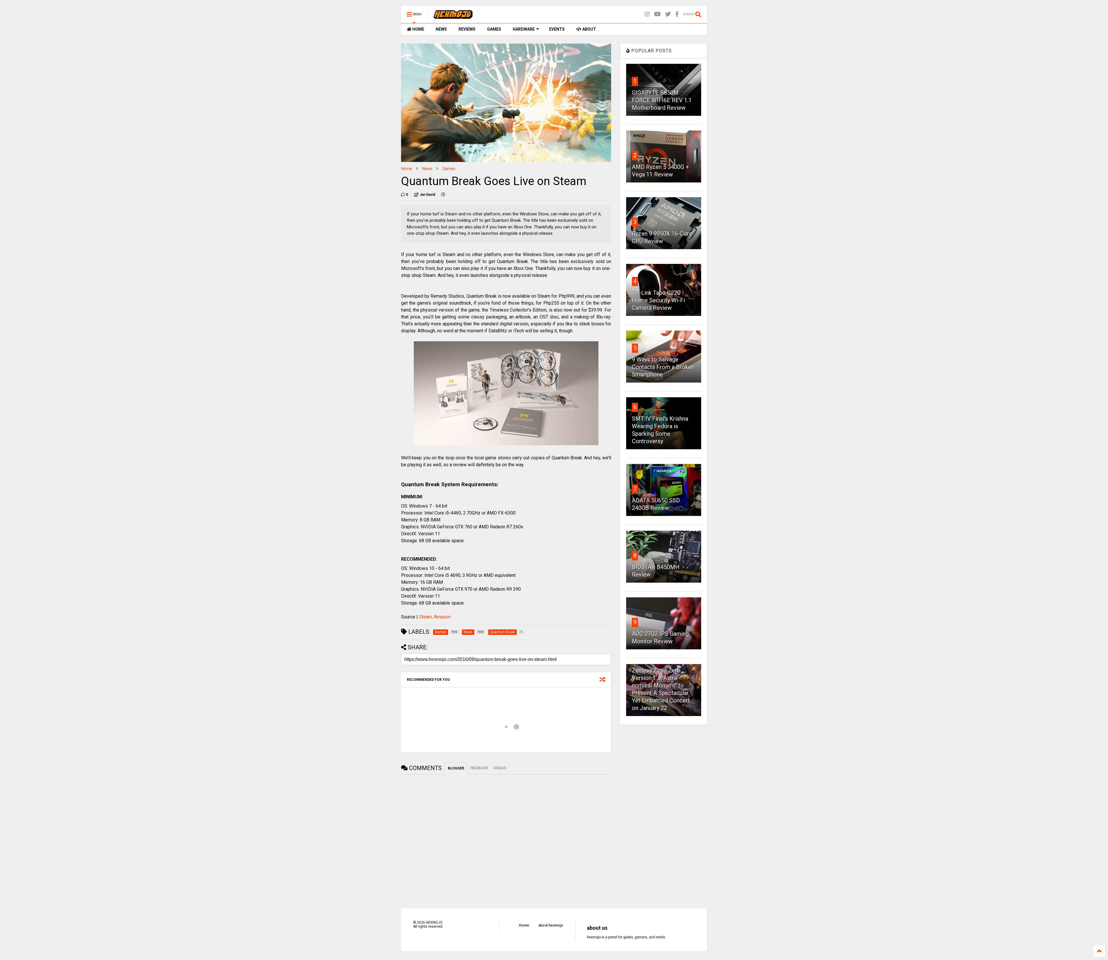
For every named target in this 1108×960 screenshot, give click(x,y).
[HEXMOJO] (453, 16)
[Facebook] (677, 14)
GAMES (494, 29)
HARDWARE (524, 29)
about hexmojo (550, 925)
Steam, (426, 617)
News (427, 168)
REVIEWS (467, 29)
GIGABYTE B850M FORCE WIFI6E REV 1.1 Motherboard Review (662, 100)
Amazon (442, 617)
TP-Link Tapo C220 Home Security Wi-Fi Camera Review (658, 300)
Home (406, 168)
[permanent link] (443, 194)
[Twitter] (668, 14)
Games (448, 168)
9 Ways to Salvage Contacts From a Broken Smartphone (663, 367)
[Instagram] (647, 14)
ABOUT (588, 29)
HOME (417, 29)
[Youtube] (657, 14)
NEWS (441, 29)
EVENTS (557, 29)
